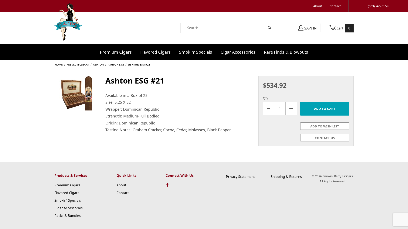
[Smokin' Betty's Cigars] (68, 27)
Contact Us (325, 138)
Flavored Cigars (155, 52)
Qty (265, 98)
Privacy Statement (240, 176)
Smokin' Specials (195, 52)
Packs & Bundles (67, 215)
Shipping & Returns (286, 176)
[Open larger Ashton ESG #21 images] (76, 96)
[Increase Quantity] (291, 108)
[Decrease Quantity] (268, 108)
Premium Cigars (116, 52)
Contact (335, 6)
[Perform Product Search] (270, 28)
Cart (343, 28)
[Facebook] (169, 186)
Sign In (310, 28)
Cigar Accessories (238, 52)
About (317, 6)
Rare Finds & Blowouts (286, 52)
